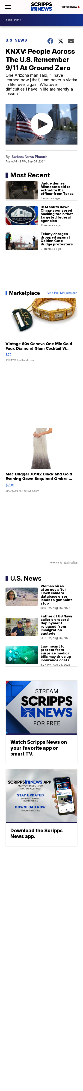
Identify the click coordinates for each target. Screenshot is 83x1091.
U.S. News (16, 40)
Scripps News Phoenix (29, 156)
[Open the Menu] (7, 7)
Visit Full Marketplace (62, 293)
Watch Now (70, 7)
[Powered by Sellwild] (70, 562)
